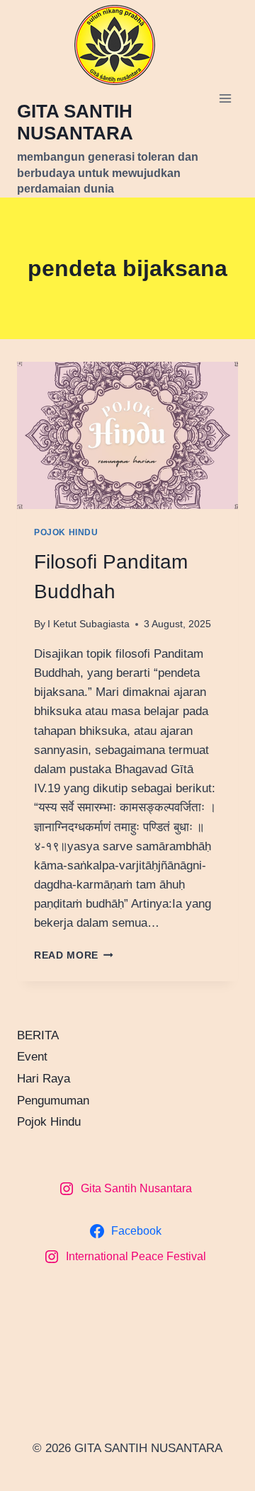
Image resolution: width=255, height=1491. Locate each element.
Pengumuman (53, 1100)
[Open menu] (225, 99)
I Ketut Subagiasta (88, 624)
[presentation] (127, 435)
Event (32, 1056)
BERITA (38, 1035)
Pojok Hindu (66, 532)
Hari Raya (43, 1078)
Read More (73, 955)
